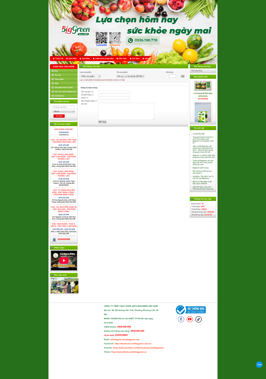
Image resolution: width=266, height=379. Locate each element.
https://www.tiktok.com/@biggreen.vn (129, 352)
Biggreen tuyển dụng (201, 168)
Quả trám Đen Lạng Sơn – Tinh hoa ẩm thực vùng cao (203, 188)
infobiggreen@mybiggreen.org (124, 339)
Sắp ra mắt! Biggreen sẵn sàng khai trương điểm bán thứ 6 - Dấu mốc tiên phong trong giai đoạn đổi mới (203, 149)
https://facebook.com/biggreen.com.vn (133, 343)
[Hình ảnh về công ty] (64, 293)
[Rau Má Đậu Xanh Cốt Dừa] (203, 108)
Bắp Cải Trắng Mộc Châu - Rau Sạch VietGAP (203, 183)
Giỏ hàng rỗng (196, 71)
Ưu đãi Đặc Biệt (199, 134)
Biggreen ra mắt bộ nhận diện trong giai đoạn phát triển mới (204, 156)
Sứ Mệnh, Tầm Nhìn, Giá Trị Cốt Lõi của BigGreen (203, 177)
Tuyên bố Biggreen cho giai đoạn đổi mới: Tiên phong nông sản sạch (203, 162)
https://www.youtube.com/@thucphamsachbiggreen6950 (140, 348)
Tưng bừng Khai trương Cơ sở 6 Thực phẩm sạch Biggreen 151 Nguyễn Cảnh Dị (203, 140)
